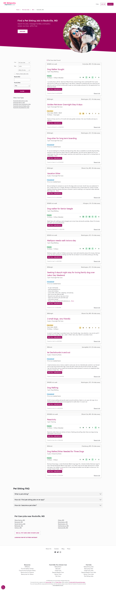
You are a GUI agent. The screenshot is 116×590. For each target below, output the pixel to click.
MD (33, 9)
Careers (56, 548)
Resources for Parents (27, 572)
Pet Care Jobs (25, 9)
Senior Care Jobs (89, 574)
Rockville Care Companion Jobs (22, 104)
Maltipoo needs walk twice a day (61, 240)
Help (97, 4)
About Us (48, 548)
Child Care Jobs (88, 570)
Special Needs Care (58, 572)
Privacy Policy (58, 582)
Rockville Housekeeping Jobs (21, 107)
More (56, 155)
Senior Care (57, 574)
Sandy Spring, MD (20, 524)
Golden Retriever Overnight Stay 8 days (64, 104)
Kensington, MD (63, 522)
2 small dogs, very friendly (58, 319)
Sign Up (110, 4)
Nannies (58, 568)
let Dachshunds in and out (58, 352)
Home (17, 9)
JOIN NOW (22, 31)
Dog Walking (52, 387)
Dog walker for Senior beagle (60, 208)
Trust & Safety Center (27, 568)
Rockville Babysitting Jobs (20, 100)
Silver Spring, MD (20, 520)
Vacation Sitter (53, 173)
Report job (97, 93)
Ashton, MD (18, 527)
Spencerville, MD (63, 527)
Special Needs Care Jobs (88, 572)
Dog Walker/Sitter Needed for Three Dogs (65, 451)
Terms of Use (48, 582)
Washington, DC (63, 524)
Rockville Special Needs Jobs (21, 106)
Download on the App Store (58, 558)
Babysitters (58, 566)
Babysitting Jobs (89, 566)
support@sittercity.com (58, 585)
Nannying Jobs (88, 568)
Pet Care (58, 576)
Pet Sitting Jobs (88, 576)
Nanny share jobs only (22, 73)
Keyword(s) (17, 76)
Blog (63, 548)
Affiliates (27, 566)
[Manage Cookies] (3, 587)
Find (15, 62)
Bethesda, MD (19, 526)
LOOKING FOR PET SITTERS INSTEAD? (26, 537)
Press (68, 548)
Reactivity (51, 419)
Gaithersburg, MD (63, 526)
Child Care (58, 570)
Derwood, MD (19, 522)
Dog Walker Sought (55, 69)
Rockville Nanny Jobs (19, 102)
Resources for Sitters (27, 574)
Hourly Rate (17, 82)
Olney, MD (61, 520)
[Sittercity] (9, 4)
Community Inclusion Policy (27, 570)
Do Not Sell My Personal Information (77, 582)
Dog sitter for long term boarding (62, 138)
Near (15, 66)
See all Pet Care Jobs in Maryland (27, 533)
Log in (103, 4)
